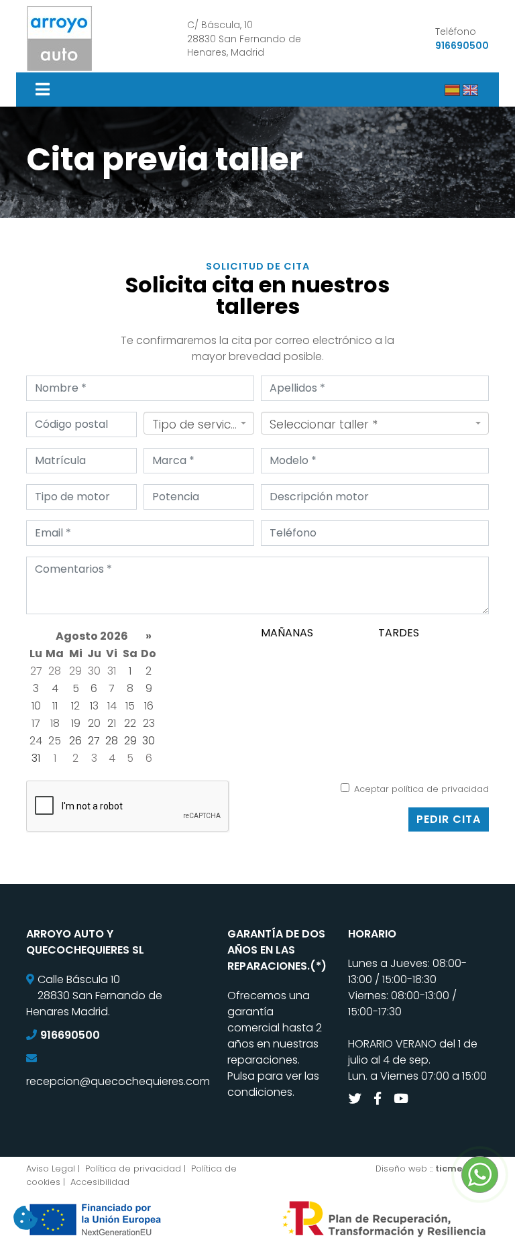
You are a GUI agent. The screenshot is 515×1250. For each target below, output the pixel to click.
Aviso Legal (50, 1168)
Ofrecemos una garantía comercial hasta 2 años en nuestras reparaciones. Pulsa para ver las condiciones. (274, 1044)
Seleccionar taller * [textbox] (324, 424)
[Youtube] (403, 1099)
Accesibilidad (99, 1182)
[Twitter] (357, 1099)
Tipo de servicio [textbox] (194, 424)
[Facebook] (379, 1099)
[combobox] (199, 423)
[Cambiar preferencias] (25, 1218)
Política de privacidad (133, 1168)
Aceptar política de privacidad (421, 789)
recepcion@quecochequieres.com (118, 1081)
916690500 (462, 45)
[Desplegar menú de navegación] (44, 89)
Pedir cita (448, 819)
